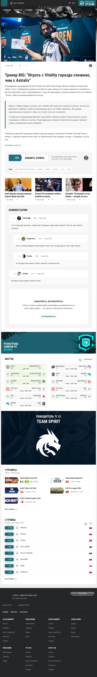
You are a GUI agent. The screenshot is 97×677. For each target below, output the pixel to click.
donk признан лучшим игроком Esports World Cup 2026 (18, 195)
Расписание (75, 636)
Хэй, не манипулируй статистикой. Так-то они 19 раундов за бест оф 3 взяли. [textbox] (48, 246)
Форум (73, 623)
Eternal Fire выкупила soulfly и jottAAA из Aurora (48, 195)
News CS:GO (7, 605)
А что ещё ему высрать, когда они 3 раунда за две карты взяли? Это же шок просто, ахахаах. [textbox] (47, 227)
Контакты (24, 612)
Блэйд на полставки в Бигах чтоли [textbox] (26, 281)
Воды (73, 632)
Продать (6, 628)
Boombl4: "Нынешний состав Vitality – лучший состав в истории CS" (78, 195)
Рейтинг (14, 612)
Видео (73, 628)
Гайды (28, 632)
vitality (48, 169)
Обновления (30, 623)
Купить (5, 623)
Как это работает (9, 632)
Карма (5, 612)
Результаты (88, 359)
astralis (40, 169)
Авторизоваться (48, 316)
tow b (69, 169)
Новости (18, 10)
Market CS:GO (24, 605)
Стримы (29, 10)
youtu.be (17, 145)
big (63, 169)
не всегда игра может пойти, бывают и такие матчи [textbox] (37, 263)
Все (80, 359)
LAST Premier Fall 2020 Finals (24, 169)
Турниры (40, 10)
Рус (90, 523)
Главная (7, 10)
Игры (27, 636)
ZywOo (55, 169)
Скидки (5, 641)
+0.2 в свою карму (65, 159)
